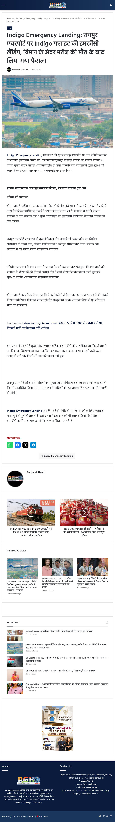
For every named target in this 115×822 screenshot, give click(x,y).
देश (17, 18)
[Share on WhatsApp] (10, 445)
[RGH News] (57, 5)
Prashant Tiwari (19, 69)
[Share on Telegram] (33, 445)
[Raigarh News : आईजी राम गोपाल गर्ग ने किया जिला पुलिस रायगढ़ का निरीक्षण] (15, 635)
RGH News (43, 816)
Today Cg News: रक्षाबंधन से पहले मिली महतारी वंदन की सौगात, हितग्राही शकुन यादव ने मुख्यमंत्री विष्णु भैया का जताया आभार (67, 686)
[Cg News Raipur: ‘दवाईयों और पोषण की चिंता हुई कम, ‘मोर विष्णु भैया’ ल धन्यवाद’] (15, 675)
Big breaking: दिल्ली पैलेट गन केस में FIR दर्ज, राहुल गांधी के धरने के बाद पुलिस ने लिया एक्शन (92, 581)
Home (11, 18)
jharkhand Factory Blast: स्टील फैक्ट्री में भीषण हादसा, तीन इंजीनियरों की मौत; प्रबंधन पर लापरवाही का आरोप (57, 583)
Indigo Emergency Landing (58, 456)
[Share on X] (25, 445)
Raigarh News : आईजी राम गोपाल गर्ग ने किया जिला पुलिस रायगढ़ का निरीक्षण (59, 631)
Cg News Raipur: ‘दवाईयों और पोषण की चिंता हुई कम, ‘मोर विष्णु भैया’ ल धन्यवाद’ (61, 671)
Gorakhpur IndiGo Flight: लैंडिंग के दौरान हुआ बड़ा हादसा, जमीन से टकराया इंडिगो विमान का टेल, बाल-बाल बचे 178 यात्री (22, 586)
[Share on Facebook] (18, 445)
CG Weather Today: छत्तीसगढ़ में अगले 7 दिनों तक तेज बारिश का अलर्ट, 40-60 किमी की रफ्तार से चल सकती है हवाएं (67, 659)
